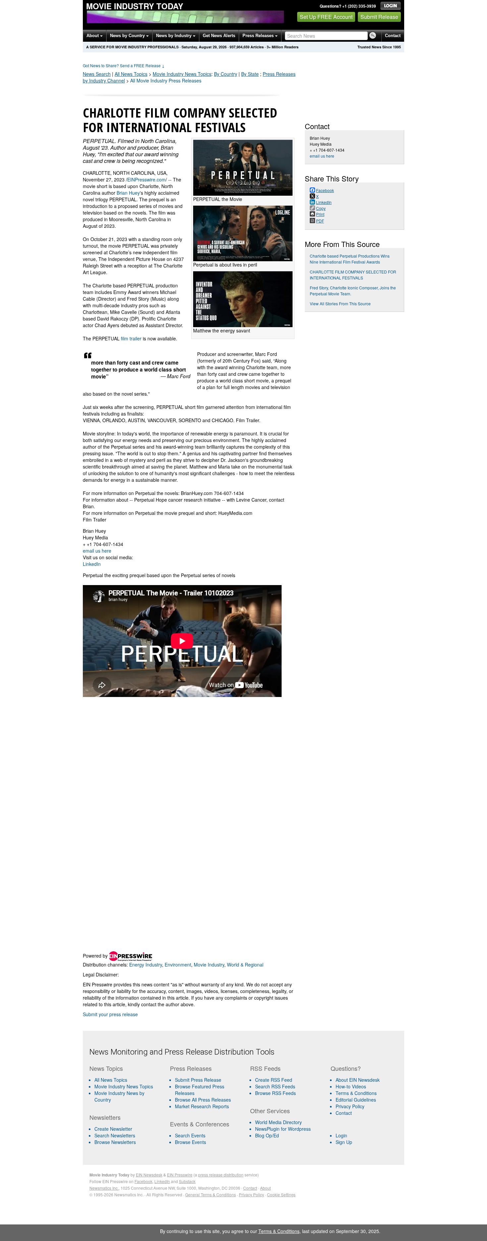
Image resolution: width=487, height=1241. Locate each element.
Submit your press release (110, 1014)
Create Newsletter (113, 1128)
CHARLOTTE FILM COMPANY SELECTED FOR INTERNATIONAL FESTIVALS (353, 274)
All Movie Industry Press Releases (165, 80)
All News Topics (131, 74)
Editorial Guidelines (356, 1099)
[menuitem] (127, 1086)
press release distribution (221, 1174)
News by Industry (174, 35)
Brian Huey (128, 192)
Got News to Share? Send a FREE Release (124, 65)
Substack (187, 1181)
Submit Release (379, 17)
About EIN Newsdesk (358, 1079)
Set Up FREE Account (326, 17)
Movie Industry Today (134, 6)
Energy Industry (145, 964)
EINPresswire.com (146, 179)
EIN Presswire (179, 1174)
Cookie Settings (281, 1194)
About (93, 35)
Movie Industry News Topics (123, 1086)
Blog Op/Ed (267, 1135)
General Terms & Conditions (210, 1194)
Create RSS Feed (273, 1079)
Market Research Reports (202, 1106)
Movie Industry (182, 74)
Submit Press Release (198, 1079)
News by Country (128, 35)
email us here (97, 550)
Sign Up (344, 1142)
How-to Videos (351, 1086)
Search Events (190, 1135)
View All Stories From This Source (340, 303)
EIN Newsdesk (149, 1174)
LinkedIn (92, 564)
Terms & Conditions (356, 1093)
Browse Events (190, 1142)
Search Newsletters (114, 1135)
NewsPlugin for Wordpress (283, 1128)
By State (250, 74)
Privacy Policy (350, 1106)
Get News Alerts (219, 35)
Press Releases (259, 35)
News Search (97, 74)
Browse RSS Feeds (275, 1093)
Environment (178, 964)
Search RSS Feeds (275, 1086)
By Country (225, 74)
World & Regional (245, 964)
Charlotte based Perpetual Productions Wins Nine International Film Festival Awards (350, 259)
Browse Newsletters (115, 1142)
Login (341, 1135)
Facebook (143, 1181)
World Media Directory (278, 1122)
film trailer (131, 338)
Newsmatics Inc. (104, 1188)
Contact (393, 35)
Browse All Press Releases (203, 1099)
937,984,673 (239, 46)
